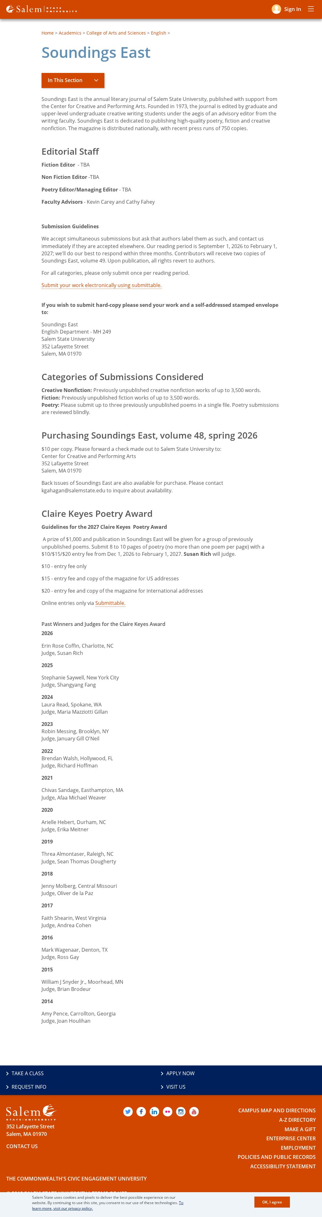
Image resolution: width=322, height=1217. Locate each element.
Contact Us (22, 1146)
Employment (298, 1147)
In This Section (65, 80)
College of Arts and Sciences (116, 33)
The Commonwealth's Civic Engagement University (76, 1178)
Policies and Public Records (277, 1156)
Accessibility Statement (283, 1166)
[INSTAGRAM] (181, 1111)
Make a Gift (300, 1129)
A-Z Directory (297, 1119)
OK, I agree (272, 1202)
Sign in (292, 9)
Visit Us (176, 1086)
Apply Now (180, 1073)
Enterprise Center (291, 1138)
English (158, 33)
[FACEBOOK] (141, 1111)
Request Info (29, 1086)
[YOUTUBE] (194, 1111)
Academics (70, 33)
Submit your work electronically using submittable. (102, 285)
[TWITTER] (128, 1111)
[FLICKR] (167, 1111)
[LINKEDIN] (154, 1111)
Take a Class (28, 1073)
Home (48, 33)
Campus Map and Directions (277, 1110)
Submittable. (110, 603)
